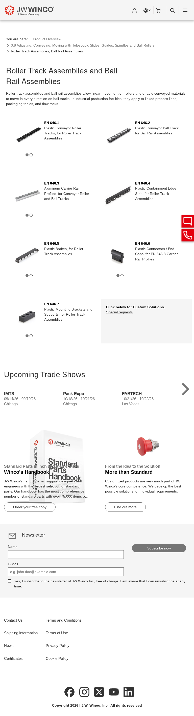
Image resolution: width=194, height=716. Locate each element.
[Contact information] (187, 235)
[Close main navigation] (185, 10)
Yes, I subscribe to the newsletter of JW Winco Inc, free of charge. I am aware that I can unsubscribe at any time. (99, 583)
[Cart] (160, 10)
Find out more (125, 507)
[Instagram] (84, 692)
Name (12, 547)
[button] (134, 10)
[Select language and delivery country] (147, 10)
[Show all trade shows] (185, 388)
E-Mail (13, 564)
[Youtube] (114, 692)
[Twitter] (99, 692)
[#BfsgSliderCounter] (27, 155)
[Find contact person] (187, 221)
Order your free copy (29, 507)
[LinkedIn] (128, 692)
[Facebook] (69, 692)
